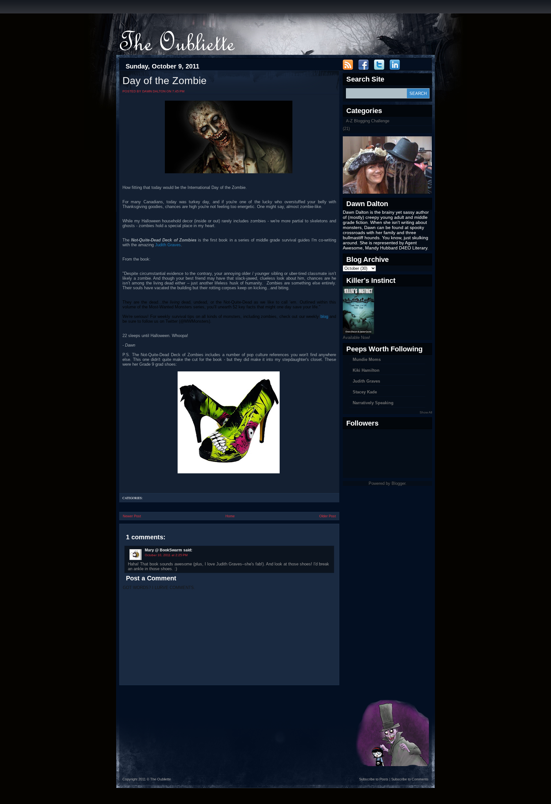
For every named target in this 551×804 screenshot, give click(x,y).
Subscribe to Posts (373, 779)
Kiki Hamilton (366, 370)
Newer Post (132, 516)
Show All (426, 412)
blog (324, 316)
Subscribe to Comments (410, 779)
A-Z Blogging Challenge (367, 120)
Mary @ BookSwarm (163, 550)
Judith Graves (168, 244)
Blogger (398, 483)
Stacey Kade (365, 392)
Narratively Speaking (373, 402)
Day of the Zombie (164, 80)
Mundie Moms (367, 359)
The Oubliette (160, 779)
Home (230, 516)
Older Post (327, 516)
